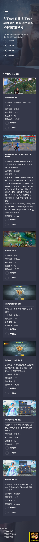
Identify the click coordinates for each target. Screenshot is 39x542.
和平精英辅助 (8, 531)
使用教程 (11, 55)
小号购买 (11, 45)
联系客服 (11, 50)
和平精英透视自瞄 (9, 534)
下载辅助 (13, 128)
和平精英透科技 (9, 537)
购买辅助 (11, 40)
